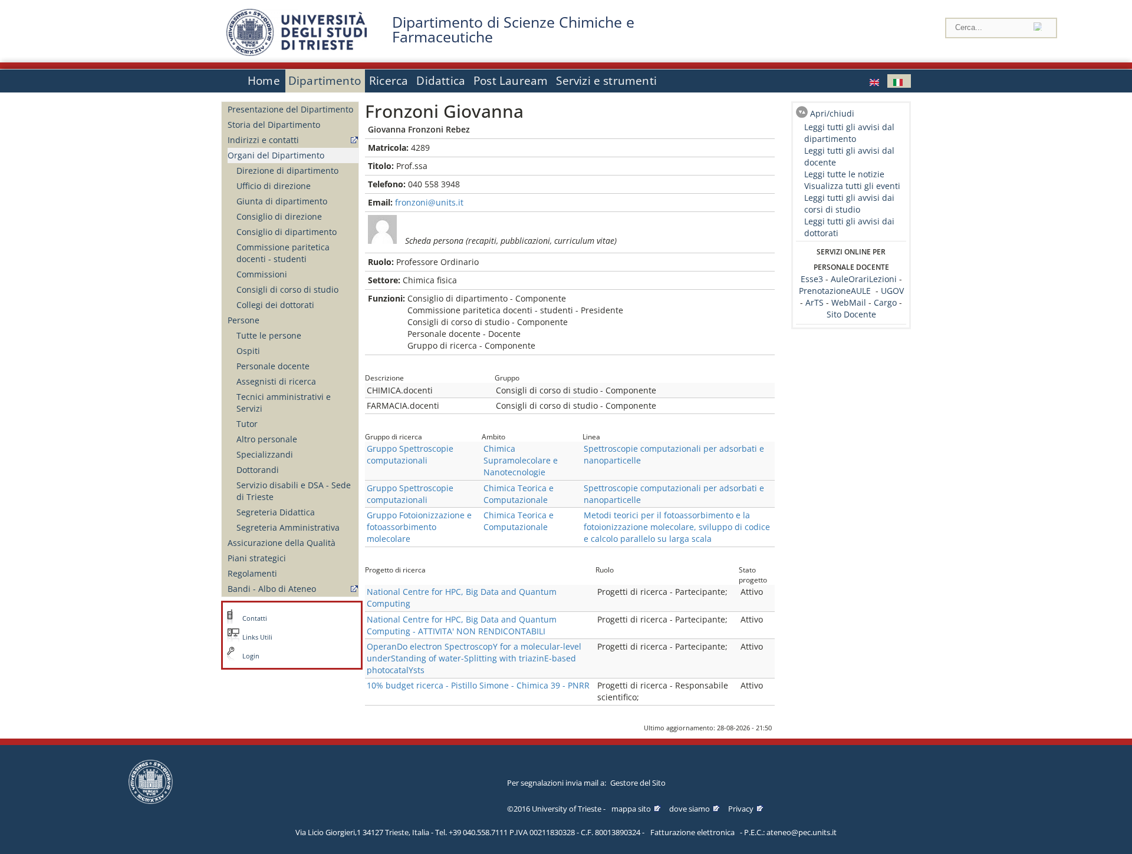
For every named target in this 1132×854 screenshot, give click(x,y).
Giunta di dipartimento (281, 201)
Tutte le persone (268, 335)
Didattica (440, 80)
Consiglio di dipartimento (286, 231)
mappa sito (631, 808)
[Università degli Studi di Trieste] (296, 52)
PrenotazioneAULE (835, 290)
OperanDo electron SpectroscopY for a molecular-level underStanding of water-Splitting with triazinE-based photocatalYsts (474, 658)
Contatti (254, 618)
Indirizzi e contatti (263, 139)
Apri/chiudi (832, 113)
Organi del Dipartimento (276, 155)
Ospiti (248, 350)
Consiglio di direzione (279, 216)
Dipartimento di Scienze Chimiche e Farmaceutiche (513, 29)
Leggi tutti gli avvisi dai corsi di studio (849, 203)
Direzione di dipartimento (287, 170)
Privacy (740, 808)
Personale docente (273, 366)
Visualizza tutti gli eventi (852, 185)
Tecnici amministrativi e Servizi (283, 402)
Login (250, 656)
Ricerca (388, 80)
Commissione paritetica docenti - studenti (283, 252)
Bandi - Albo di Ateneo (272, 588)
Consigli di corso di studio (287, 289)
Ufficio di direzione (273, 185)
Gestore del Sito (638, 782)
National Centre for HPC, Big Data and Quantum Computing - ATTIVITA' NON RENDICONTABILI (462, 625)
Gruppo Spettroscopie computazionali (410, 454)
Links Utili (257, 637)
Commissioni (261, 274)
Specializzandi (264, 454)
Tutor (247, 423)
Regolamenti (252, 573)
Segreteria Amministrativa (288, 527)
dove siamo (689, 808)
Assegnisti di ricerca (276, 381)
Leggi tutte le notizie (844, 174)
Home (264, 80)
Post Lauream (510, 80)
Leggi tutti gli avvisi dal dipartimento (849, 132)
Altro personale (266, 439)
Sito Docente (851, 314)
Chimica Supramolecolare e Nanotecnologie (520, 460)
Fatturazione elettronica (692, 832)
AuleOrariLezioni (864, 278)
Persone (243, 320)
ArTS (814, 302)
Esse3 (813, 278)
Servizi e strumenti (606, 80)
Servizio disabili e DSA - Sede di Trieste (293, 490)
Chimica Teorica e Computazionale (518, 493)
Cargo (885, 302)
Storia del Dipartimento (274, 124)
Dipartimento (324, 80)
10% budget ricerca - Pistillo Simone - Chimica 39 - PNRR (478, 685)
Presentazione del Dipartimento (290, 109)
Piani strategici (257, 558)
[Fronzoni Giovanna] (875, 81)
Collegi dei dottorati (275, 304)
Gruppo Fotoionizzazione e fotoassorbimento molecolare (419, 526)
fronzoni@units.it (429, 202)
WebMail (848, 302)
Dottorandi (257, 469)
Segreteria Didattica (275, 512)
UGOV (892, 290)
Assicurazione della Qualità (281, 542)
